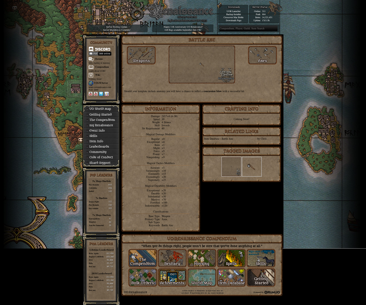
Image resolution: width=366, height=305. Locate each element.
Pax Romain (94, 184)
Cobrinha (93, 188)
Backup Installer (233, 14)
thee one (92, 266)
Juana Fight (94, 201)
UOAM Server (101, 82)
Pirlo (91, 263)
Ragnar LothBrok (96, 256)
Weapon (166, 216)
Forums (99, 58)
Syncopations (94, 218)
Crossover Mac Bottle (233, 17)
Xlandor (92, 222)
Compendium (102, 66)
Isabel (91, 191)
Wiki (97, 74)
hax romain (93, 208)
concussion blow (212, 91)
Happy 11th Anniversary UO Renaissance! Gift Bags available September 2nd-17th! (183, 28)
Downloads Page (233, 20)
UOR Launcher (234, 11)
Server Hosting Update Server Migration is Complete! (117, 28)
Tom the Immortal (96, 225)
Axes (164, 219)
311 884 (264, 13)
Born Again (94, 253)
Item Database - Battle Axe (218, 138)
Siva (90, 259)
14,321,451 (267, 17)
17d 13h (266, 20)
